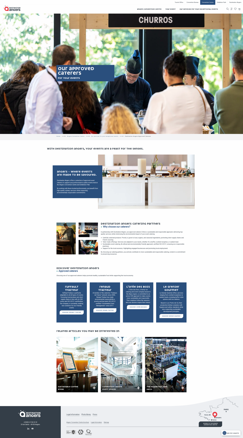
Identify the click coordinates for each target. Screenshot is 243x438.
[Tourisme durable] (231, 10)
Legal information (73, 414)
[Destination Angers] (13, 8)
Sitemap (106, 422)
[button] (227, 9)
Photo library (86, 414)
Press (95, 414)
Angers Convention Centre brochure (77, 422)
